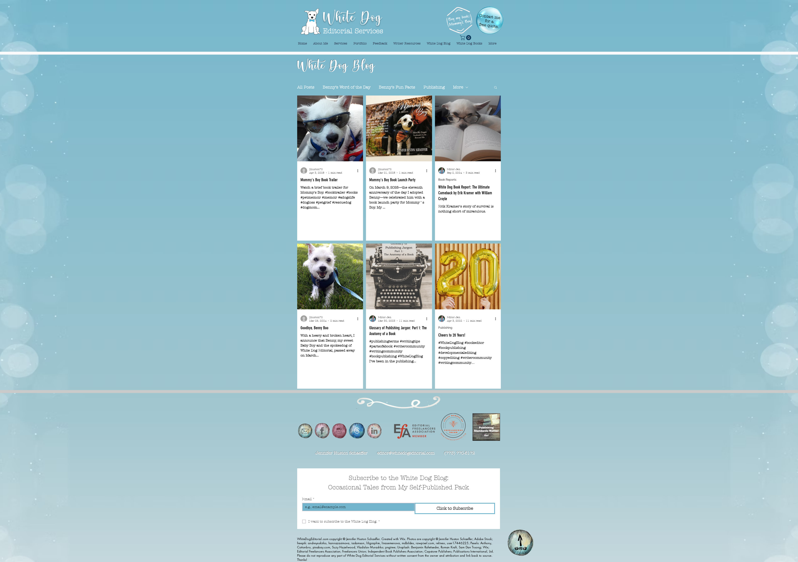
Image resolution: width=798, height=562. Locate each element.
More (458, 87)
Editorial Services (353, 31)
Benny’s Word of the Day (347, 87)
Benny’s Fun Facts (397, 87)
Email (308, 499)
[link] (466, 37)
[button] (496, 88)
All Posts (305, 87)
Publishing (434, 87)
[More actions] (359, 170)
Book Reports (447, 179)
